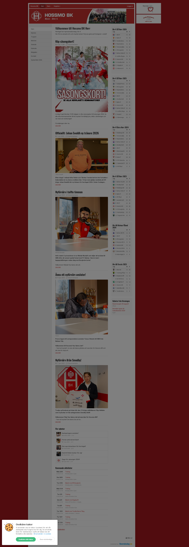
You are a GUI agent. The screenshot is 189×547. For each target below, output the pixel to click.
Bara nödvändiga (46, 539)
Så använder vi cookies (42, 534)
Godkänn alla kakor (26, 539)
